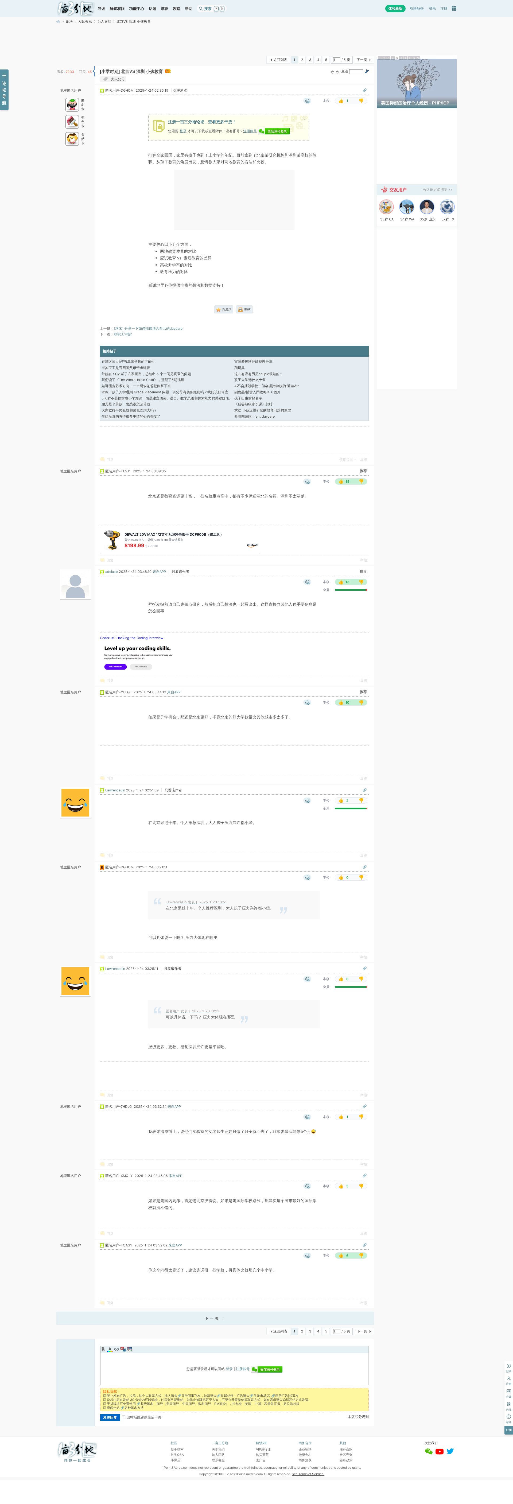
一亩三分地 (58, 21)
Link (116, 1349)
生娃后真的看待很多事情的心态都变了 (131, 416)
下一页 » (215, 1318)
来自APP (159, 572)
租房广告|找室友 (287, 1396)
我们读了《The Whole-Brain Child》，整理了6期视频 (143, 380)
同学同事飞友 (191, 1396)
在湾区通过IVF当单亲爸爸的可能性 (128, 362)
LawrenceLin (115, 790)
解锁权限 (117, 8)
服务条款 (346, 1449)
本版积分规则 (358, 1417)
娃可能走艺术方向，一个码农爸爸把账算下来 (136, 386)
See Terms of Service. (308, 1474)
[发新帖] (66, 59)
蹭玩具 (239, 368)
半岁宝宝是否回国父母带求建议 (126, 368)
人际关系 (85, 22)
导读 (101, 8)
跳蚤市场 (260, 1396)
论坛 (69, 22)
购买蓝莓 (262, 1455)
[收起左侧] (94, 71)
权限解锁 (417, 8)
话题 (152, 8)
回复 (110, 460)
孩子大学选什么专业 (250, 380)
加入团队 (218, 1455)
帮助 (188, 8)
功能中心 (136, 8)
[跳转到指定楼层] (366, 71)
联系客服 (218, 1460)
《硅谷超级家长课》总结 (253, 404)
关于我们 (218, 1449)
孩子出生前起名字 (248, 398)
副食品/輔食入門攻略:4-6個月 (257, 392)
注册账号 (250, 131)
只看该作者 (180, 572)
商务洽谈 (305, 1460)
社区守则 (346, 1455)
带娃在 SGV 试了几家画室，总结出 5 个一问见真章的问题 (146, 374)
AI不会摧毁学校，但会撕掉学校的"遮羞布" (266, 386)
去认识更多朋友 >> (438, 190)
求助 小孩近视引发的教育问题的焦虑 (262, 410)
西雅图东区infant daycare (254, 416)
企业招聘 (305, 1449)
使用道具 (346, 460)
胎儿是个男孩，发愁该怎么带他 (126, 404)
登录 (432, 8)
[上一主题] (332, 72)
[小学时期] (110, 71)
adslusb (111, 572)
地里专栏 (305, 1455)
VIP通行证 (263, 1449)
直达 (344, 71)
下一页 (362, 60)
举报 (363, 460)
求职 (164, 8)
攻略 (176, 8)
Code (130, 1349)
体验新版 (395, 8)
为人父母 (104, 22)
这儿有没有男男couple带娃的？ (258, 374)
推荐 (363, 471)
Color (109, 1349)
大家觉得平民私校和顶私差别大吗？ (129, 410)
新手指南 (177, 1449)
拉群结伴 (227, 1396)
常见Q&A (177, 1455)
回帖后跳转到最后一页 (144, 1417)
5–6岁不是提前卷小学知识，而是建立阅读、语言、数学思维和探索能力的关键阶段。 (167, 398)
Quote (123, 1349)
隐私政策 (346, 1460)
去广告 (261, 1460)
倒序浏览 (180, 90)
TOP (509, 1430)
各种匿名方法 (134, 1408)
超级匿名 (147, 1404)
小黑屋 (175, 1460)
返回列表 (280, 60)
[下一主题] (338, 72)
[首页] (76, 9)
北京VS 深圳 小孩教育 (133, 22)
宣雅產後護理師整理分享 (253, 362)
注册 (443, 8)
